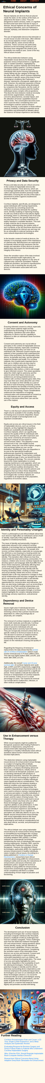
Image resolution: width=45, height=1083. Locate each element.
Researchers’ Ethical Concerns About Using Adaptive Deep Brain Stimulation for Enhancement (23, 1059)
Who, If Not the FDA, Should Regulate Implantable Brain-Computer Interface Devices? (23, 1054)
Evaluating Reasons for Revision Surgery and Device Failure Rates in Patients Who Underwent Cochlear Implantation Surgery (23, 1048)
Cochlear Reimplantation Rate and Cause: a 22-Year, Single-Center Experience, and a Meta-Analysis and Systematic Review (23, 1041)
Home (13, 1)
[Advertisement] (22, 1073)
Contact (34, 1)
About (23, 1)
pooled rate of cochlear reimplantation (21, 651)
